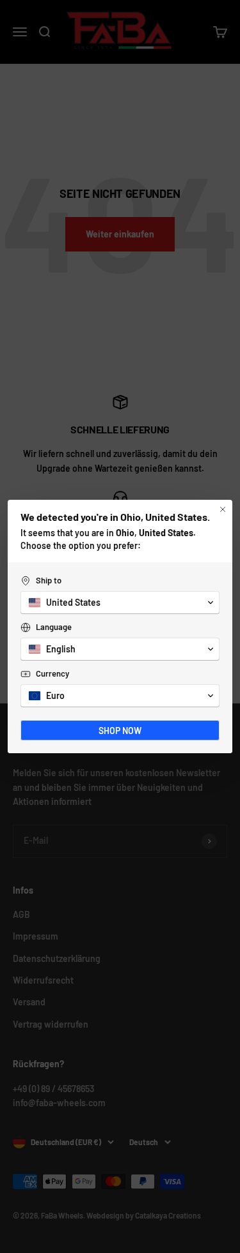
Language (54, 627)
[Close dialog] (223, 509)
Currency (52, 673)
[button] (120, 602)
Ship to (48, 580)
